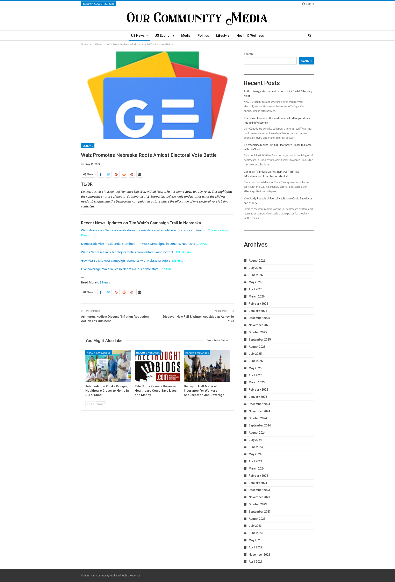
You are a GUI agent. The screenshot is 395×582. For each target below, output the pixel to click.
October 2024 (258, 418)
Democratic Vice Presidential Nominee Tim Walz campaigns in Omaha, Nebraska (138, 243)
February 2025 (258, 389)
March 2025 (257, 382)
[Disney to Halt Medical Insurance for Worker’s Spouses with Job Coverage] (207, 366)
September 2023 (260, 511)
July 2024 (255, 439)
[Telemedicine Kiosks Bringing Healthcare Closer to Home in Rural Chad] (108, 366)
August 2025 (257, 346)
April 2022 (255, 547)
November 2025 (259, 325)
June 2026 (256, 275)
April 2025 (255, 375)
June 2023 (256, 533)
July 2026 (255, 267)
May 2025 (255, 368)
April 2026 (255, 289)
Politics (203, 35)
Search (248, 53)
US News (138, 35)
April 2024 (255, 461)
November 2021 (259, 554)
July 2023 (255, 525)
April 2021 (255, 561)
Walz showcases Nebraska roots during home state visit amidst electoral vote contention (143, 230)
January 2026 (258, 311)
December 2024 (259, 404)
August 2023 (257, 518)
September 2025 (260, 339)
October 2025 (258, 332)
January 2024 (258, 483)
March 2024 (257, 468)
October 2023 (258, 504)
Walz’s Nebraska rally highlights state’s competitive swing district (127, 252)
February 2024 (258, 475)
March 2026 (257, 296)
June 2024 (256, 447)
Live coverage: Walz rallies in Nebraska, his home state (119, 269)
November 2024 (259, 411)
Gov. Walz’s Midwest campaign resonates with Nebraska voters (125, 260)
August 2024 (257, 432)
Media (186, 35)
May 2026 (255, 282)
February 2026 (258, 303)
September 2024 (260, 425)
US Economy (164, 35)
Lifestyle (222, 35)
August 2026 (257, 260)
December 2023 (259, 490)
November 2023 (259, 497)
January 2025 (258, 396)
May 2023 (255, 540)
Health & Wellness (250, 35)
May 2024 (255, 454)
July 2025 (255, 353)
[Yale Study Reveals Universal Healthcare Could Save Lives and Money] (157, 366)
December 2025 (259, 318)
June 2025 (256, 361)
